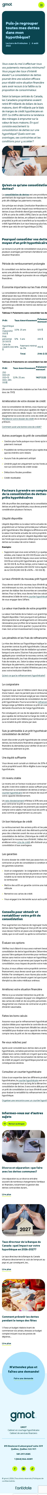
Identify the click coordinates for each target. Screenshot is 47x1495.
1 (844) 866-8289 (23, 1459)
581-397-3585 (23, 1454)
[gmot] (8, 5)
